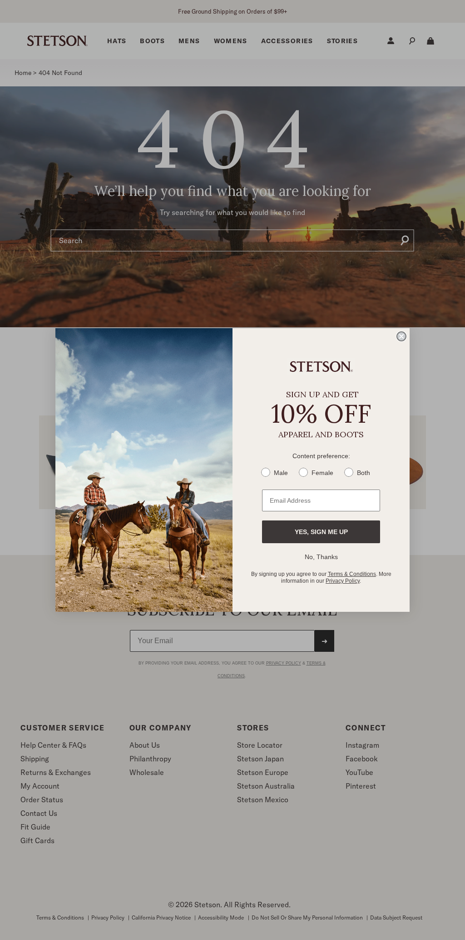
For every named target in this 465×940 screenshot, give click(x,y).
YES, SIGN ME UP (321, 531)
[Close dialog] (401, 336)
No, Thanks (321, 556)
